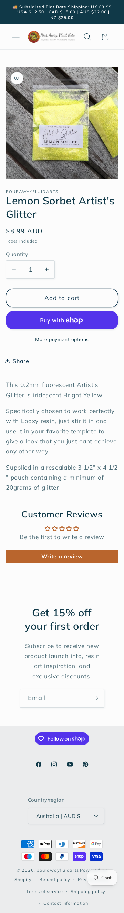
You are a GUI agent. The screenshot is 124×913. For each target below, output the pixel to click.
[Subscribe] (95, 698)
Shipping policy (88, 891)
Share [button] (21, 361)
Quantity (17, 254)
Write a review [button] (62, 556)
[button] (16, 37)
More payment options (62, 339)
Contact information (65, 903)
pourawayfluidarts (58, 870)
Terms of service (44, 891)
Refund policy (54, 879)
